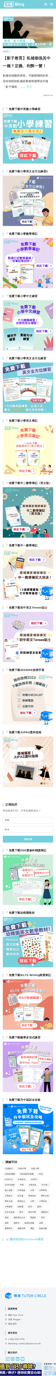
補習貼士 (7, 51)
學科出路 (9, 1201)
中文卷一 (45, 1185)
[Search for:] (50, 4)
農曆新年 (9, 1228)
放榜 (39, 1207)
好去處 (20, 1196)
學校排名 (32, 1196)
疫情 (7, 1217)
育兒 (43, 1217)
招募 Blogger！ (15, 1319)
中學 (22, 1185)
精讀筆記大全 (19, 1217)
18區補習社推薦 (27, 1174)
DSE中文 (9, 1179)
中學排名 (33, 1185)
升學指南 (21, 1190)
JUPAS (34, 1179)
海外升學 (32, 1212)
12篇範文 (9, 1168)
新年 (21, 1212)
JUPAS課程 (10, 1185)
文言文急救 (9, 1212)
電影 (32, 1228)
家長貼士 (21, 1201)
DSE (41, 1174)
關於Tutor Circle (15, 1315)
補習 (7, 1223)
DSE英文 (22, 1179)
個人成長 (9, 1190)
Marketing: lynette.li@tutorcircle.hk (24, 1343)
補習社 (16, 1223)
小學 (32, 1201)
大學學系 (43, 1190)
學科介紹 (45, 1196)
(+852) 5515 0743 (16, 1339)
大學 (32, 1190)
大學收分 (9, 1196)
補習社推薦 (29, 1223)
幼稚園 (20, 1207)
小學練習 (9, 1207)
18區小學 (35, 1168)
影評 (30, 1207)
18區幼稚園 (10, 1174)
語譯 (41, 1223)
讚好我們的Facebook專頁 (26, 1239)
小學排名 (43, 1201)
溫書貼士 (45, 1212)
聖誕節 (33, 1217)
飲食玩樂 (43, 1228)
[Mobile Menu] (46, 4)
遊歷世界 (21, 1228)
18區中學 (22, 1168)
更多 (29, 86)
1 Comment (11, 95)
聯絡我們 (12, 1324)
